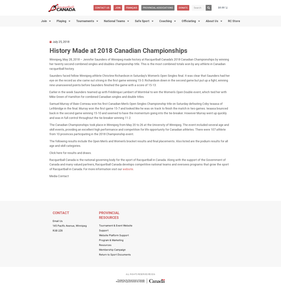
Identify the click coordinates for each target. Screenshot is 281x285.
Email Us (58, 221)
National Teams (114, 21)
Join (117, 7)
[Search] (209, 8)
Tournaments (85, 21)
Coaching (165, 21)
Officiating (189, 21)
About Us (212, 21)
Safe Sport (142, 21)
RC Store (234, 21)
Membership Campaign (112, 249)
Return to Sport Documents (115, 254)
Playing (61, 21)
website (128, 169)
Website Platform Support (114, 235)
